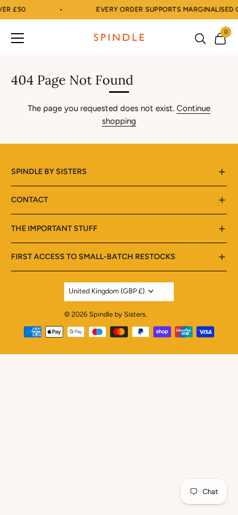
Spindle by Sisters (117, 314)
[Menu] (18, 37)
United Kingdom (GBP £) (106, 291)
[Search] (200, 40)
